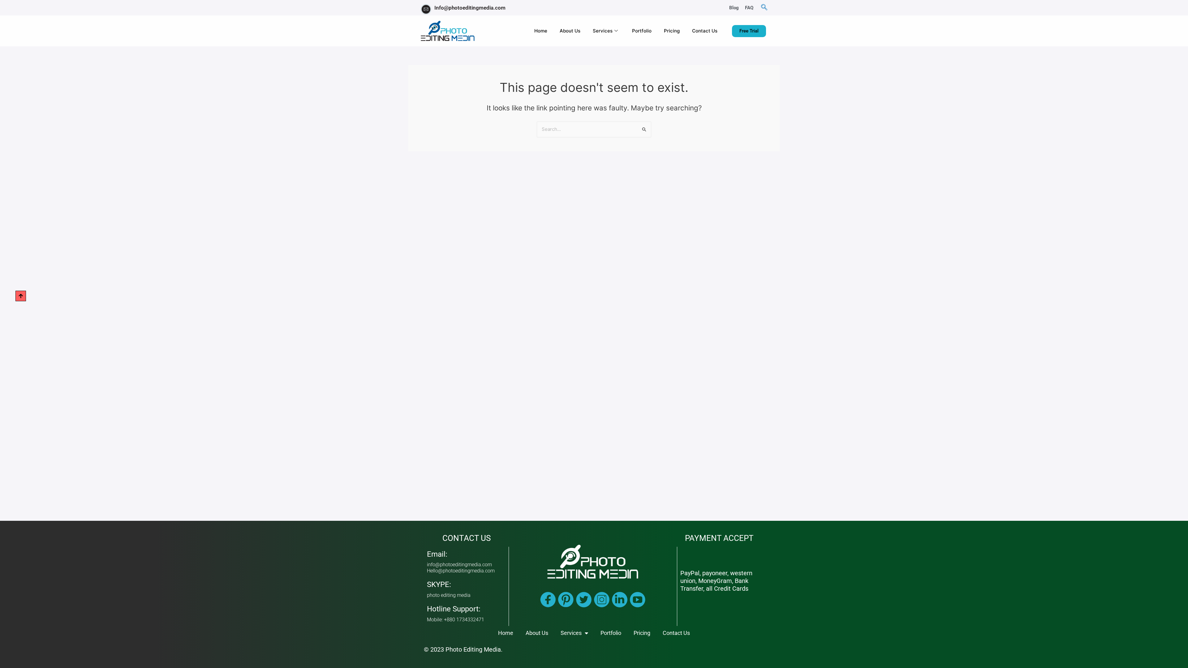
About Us (570, 31)
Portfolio (642, 31)
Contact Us (704, 31)
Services (603, 31)
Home (540, 31)
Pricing (672, 31)
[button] (764, 8)
